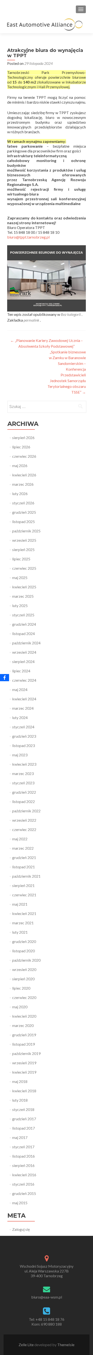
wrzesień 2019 (24, 1062)
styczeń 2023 (23, 783)
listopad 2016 (23, 1156)
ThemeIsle (65, 1344)
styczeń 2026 (23, 503)
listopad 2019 (23, 1044)
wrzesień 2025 (24, 540)
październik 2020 (26, 960)
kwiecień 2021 (24, 913)
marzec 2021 (23, 922)
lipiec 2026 (21, 447)
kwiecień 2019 (24, 1072)
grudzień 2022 (24, 792)
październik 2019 (26, 1053)
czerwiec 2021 (24, 894)
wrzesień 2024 (24, 652)
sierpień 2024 (23, 661)
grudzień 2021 (24, 857)
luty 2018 (20, 1100)
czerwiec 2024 (24, 680)
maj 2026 (19, 465)
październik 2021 (26, 876)
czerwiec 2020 (24, 997)
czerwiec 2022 (24, 829)
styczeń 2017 (23, 1146)
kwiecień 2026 (24, 475)
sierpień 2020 (23, 978)
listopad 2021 (23, 866)
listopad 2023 (23, 745)
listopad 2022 (23, 801)
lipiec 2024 (21, 671)
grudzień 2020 (24, 941)
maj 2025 (19, 577)
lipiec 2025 (21, 559)
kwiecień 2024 (24, 699)
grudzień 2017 (24, 1118)
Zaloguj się (21, 1229)
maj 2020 (19, 1006)
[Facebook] (4, 677)
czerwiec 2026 (24, 456)
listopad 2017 (23, 1128)
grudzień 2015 (24, 1193)
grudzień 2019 (24, 1034)
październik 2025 (26, 531)
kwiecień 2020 (24, 1016)
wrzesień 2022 (24, 820)
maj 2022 (19, 838)
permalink (32, 320)
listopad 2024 (23, 633)
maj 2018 (19, 1081)
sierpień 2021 (23, 885)
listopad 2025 (23, 521)
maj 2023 (19, 755)
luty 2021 (20, 932)
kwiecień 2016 (24, 1174)
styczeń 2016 (23, 1184)
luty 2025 (20, 605)
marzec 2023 (23, 773)
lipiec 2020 (21, 988)
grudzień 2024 (24, 624)
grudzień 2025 (24, 512)
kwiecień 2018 (24, 1090)
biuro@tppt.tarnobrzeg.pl (28, 237)
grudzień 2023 (24, 736)
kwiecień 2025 (24, 587)
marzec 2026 (23, 484)
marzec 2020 (23, 1025)
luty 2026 (20, 493)
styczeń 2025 (23, 615)
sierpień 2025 (23, 549)
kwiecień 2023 (24, 764)
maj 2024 (19, 689)
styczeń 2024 (23, 727)
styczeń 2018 (23, 1109)
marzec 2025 (23, 596)
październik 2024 (26, 643)
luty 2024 (20, 717)
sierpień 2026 (23, 437)
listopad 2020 (23, 950)
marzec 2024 (23, 708)
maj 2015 (19, 1202)
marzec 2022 (23, 848)
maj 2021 (19, 904)
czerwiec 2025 (24, 568)
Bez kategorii (71, 314)
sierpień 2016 (23, 1165)
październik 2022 (26, 811)
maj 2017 (19, 1137)
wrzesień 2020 (24, 969)
